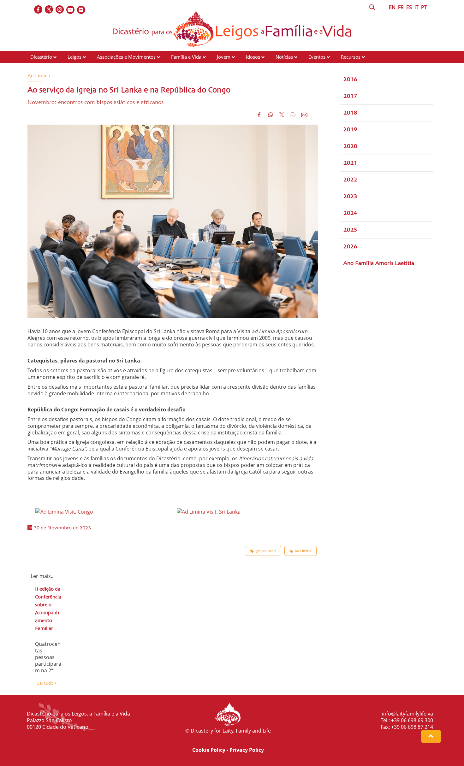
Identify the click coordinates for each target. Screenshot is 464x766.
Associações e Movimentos (126, 57)
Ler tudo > (46, 683)
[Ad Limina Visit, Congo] (64, 511)
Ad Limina (303, 550)
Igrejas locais (265, 550)
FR (401, 7)
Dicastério (41, 57)
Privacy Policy (246, 749)
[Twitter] (49, 10)
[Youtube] (70, 10)
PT (424, 7)
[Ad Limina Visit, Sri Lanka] (209, 511)
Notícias (284, 57)
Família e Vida (186, 57)
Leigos (74, 57)
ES (409, 7)
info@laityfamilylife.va (407, 713)
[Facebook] (38, 10)
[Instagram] (60, 10)
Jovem (223, 57)
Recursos (350, 57)
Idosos (253, 57)
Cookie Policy (208, 749)
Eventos (316, 57)
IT (416, 7)
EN (392, 7)
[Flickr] (81, 10)
